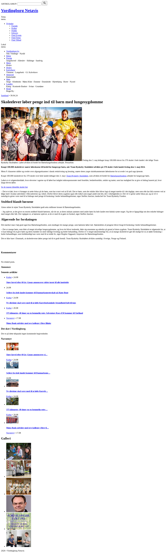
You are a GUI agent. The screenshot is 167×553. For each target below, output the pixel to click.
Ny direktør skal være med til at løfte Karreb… (27, 391)
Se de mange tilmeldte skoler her (14, 187)
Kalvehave (10, 70)
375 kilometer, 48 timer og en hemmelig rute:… (27, 409)
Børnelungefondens (118, 176)
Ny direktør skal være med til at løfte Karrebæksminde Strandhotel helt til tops (41, 303)
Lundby (9, 84)
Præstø (9, 58)
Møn (8, 79)
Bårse (8, 56)
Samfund (4, 95)
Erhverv (14, 33)
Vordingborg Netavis (19, 10)
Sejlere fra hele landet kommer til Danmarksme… (28, 373)
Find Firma (16, 38)
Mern (8, 63)
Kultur (14, 28)
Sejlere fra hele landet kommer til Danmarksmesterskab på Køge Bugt (37, 293)
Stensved (10, 75)
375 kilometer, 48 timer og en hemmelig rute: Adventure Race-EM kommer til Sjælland (44, 313)
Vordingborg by (12, 51)
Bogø (8, 89)
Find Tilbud (16, 40)
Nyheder (9, 24)
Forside (14, 26)
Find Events (16, 35)
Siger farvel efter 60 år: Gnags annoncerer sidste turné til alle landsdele (37, 282)
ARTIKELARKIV (9, 4)
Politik (14, 31)
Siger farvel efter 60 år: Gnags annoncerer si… (26, 355)
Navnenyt (10, 318)
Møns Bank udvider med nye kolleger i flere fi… (27, 428)
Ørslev (9, 68)
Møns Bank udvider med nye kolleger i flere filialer (28, 323)
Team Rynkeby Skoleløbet (77, 176)
